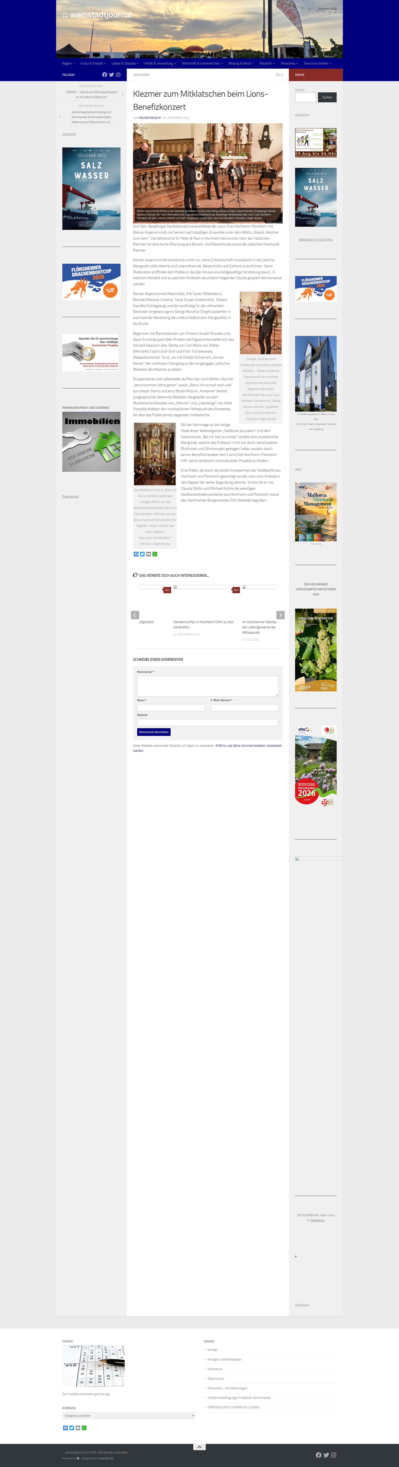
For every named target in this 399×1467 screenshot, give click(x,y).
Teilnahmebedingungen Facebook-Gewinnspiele (239, 1398)
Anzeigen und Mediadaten (225, 1359)
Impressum (215, 1369)
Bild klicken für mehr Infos (316, 239)
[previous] (135, 615)
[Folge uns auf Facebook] (104, 74)
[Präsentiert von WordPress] (78, 1458)
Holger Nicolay (150, 118)
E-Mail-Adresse (221, 700)
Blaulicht (266, 63)
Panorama (288, 63)
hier (107, 1394)
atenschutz (71, 496)
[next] (280, 615)
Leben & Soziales (123, 63)
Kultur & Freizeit (92, 63)
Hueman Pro (106, 1458)
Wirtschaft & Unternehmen (201, 63)
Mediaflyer (318, 1220)
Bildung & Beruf (240, 63)
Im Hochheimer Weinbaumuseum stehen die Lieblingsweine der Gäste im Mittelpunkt (272, 627)
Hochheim (141, 75)
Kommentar (145, 672)
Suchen (300, 90)
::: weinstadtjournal (97, 14)
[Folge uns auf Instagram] (118, 74)
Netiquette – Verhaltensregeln (228, 1388)
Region (67, 63)
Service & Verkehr (316, 63)
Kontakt (213, 1350)
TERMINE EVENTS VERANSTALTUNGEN (233, 1407)
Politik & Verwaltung (158, 63)
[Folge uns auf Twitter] (111, 74)
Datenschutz (216, 1378)
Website (142, 715)
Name (142, 700)
